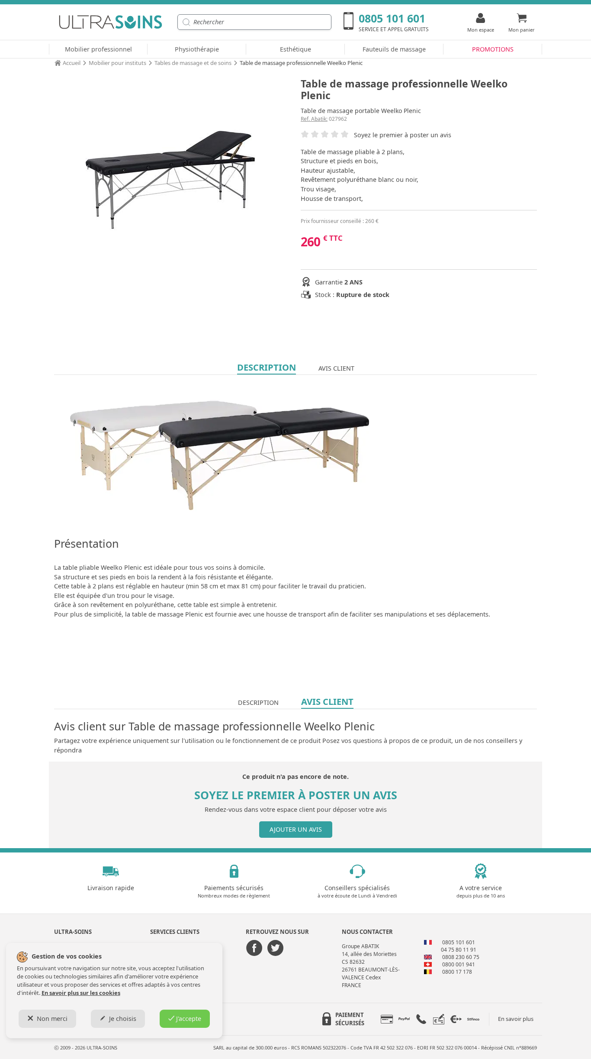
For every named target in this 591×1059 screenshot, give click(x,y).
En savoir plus (515, 1019)
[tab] (386, 1019)
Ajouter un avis (296, 829)
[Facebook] (254, 949)
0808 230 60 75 (460, 957)
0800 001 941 (458, 964)
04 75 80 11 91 (458, 949)
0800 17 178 (457, 972)
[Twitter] (275, 949)
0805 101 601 (458, 942)
